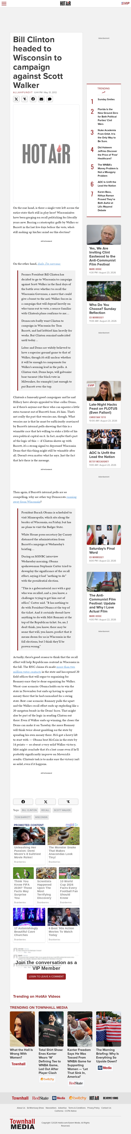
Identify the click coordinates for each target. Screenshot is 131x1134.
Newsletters (51, 1108)
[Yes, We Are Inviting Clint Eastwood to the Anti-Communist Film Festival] (104, 234)
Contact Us (106, 1108)
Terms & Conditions (77, 1108)
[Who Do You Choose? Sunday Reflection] (104, 290)
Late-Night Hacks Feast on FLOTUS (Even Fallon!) (103, 408)
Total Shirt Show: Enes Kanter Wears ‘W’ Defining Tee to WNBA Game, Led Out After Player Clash (51, 1061)
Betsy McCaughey (99, 461)
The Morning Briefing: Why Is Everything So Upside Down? (107, 1055)
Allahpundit (23, 92)
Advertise (62, 1108)
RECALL (45, 810)
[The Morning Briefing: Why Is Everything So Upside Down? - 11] (108, 1029)
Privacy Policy (93, 1108)
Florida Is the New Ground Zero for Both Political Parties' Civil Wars (108, 117)
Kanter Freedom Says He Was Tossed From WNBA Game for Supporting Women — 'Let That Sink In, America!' (79, 1063)
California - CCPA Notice (66, 1111)
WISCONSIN (41, 817)
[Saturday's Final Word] (104, 534)
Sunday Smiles (106, 99)
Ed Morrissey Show (35, 1108)
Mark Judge (95, 269)
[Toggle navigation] (4, 3)
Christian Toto (97, 417)
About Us (21, 1108)
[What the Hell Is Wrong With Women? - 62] (22, 1029)
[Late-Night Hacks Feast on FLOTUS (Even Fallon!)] (104, 390)
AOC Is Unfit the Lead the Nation (102, 455)
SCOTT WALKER (62, 810)
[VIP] (125, 3)
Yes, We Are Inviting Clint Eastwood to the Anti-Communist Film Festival (102, 256)
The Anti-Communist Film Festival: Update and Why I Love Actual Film (102, 603)
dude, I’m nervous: (49, 263)
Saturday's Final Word (102, 550)
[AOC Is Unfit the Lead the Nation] (104, 439)
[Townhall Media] (22, 1123)
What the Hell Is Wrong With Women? (21, 1054)
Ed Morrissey (96, 317)
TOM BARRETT (23, 817)
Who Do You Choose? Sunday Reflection (102, 309)
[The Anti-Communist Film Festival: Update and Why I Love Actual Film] (104, 581)
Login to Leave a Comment (46, 976)
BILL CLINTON (29, 810)
